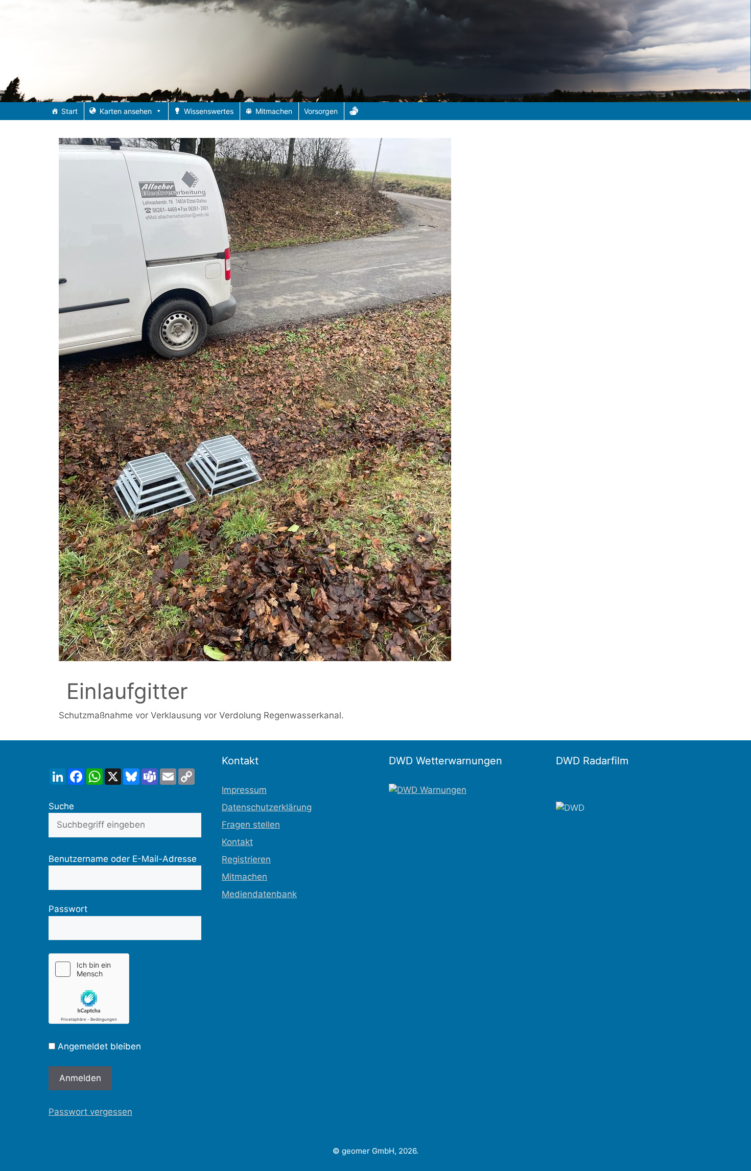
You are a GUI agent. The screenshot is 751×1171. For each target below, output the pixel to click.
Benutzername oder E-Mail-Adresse (123, 859)
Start (69, 111)
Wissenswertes (208, 111)
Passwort (68, 909)
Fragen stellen (251, 824)
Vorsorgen (321, 111)
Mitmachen (273, 111)
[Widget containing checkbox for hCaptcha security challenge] (89, 988)
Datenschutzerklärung (267, 807)
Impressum (244, 790)
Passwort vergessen (90, 1112)
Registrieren (246, 859)
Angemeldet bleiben (98, 1046)
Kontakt (237, 842)
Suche (61, 806)
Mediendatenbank (259, 894)
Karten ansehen (126, 111)
